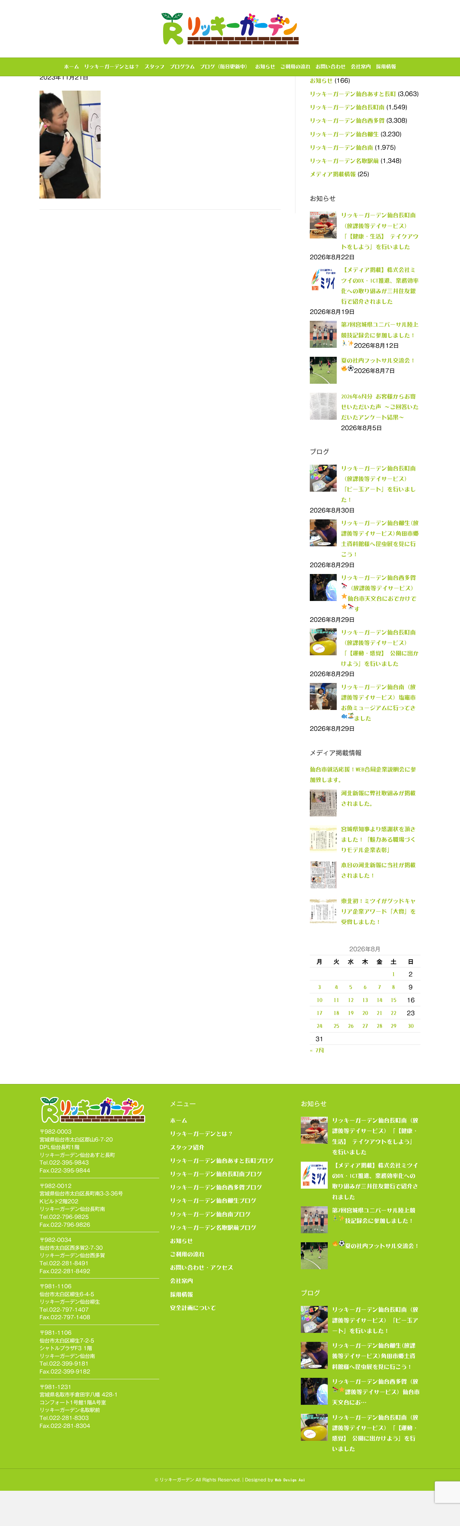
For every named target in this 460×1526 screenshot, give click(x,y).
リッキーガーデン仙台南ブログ (210, 1214)
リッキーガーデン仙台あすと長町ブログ (221, 1160)
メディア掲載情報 (333, 174)
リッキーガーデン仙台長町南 (347, 107)
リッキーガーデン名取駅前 (344, 161)
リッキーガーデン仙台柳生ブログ (213, 1200)
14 (379, 1000)
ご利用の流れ (295, 66)
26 (351, 1026)
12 (351, 1000)
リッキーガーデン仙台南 (341, 147)
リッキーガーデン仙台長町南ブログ (216, 1174)
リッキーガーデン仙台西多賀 (347, 120)
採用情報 (386, 66)
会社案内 (361, 66)
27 (365, 1026)
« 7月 (317, 1050)
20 (365, 1013)
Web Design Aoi (290, 1480)
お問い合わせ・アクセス (201, 1267)
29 (393, 1026)
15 (393, 1000)
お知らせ (265, 66)
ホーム (71, 66)
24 (319, 1026)
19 (351, 1013)
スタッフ (154, 66)
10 (319, 1000)
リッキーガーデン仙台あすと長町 (353, 94)
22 (393, 1013)
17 (319, 1013)
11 (336, 1000)
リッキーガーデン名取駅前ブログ (213, 1227)
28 (379, 1026)
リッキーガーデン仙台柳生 (344, 134)
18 (336, 1013)
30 (411, 1026)
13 (365, 1000)
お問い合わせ (331, 66)
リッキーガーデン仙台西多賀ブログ (216, 1187)
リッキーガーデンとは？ (111, 66)
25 (336, 1026)
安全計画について (193, 1308)
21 (379, 1013)
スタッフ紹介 (187, 1147)
